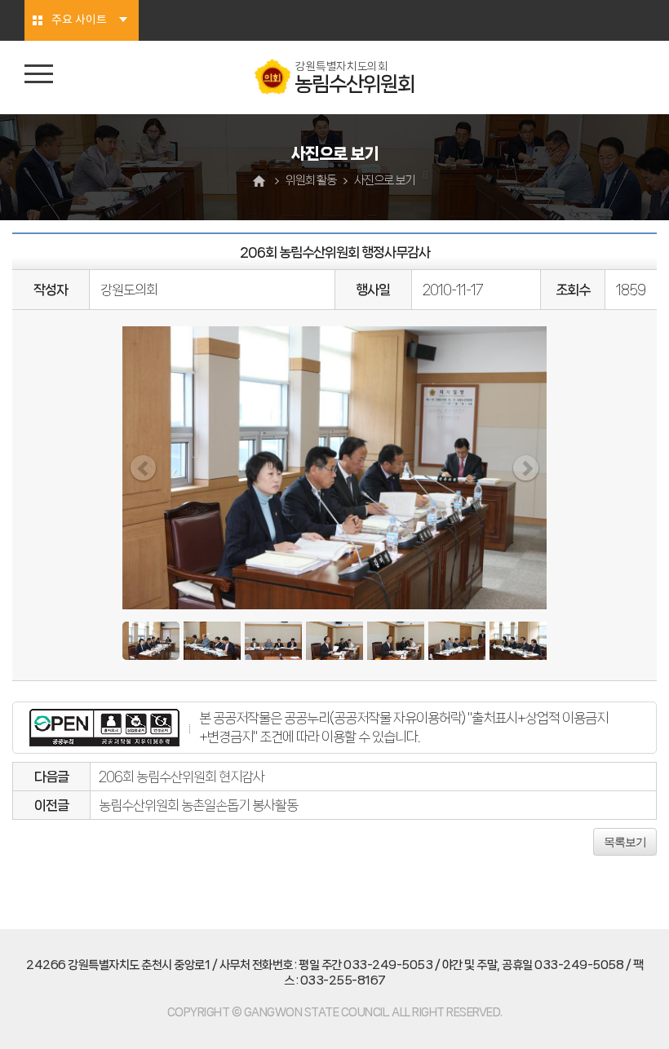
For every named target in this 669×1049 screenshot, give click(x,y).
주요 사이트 (79, 20)
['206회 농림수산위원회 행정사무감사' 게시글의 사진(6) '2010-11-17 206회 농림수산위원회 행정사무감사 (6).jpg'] (456, 641)
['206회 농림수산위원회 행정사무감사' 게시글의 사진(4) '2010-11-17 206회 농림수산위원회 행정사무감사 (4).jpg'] (334, 641)
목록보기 (625, 841)
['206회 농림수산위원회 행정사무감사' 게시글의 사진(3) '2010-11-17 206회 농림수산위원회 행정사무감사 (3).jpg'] (273, 641)
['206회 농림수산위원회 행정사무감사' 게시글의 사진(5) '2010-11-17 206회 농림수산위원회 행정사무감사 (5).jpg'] (395, 641)
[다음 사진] (525, 467)
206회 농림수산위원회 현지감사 (181, 776)
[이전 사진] (143, 467)
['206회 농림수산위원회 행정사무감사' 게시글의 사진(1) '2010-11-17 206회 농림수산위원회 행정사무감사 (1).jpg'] (150, 641)
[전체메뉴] (38, 74)
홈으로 (261, 181)
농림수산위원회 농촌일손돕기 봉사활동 (198, 805)
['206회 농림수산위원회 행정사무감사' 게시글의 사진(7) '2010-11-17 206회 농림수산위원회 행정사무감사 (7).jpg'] (518, 641)
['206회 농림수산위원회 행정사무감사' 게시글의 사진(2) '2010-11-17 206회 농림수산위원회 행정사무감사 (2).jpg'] (212, 641)
